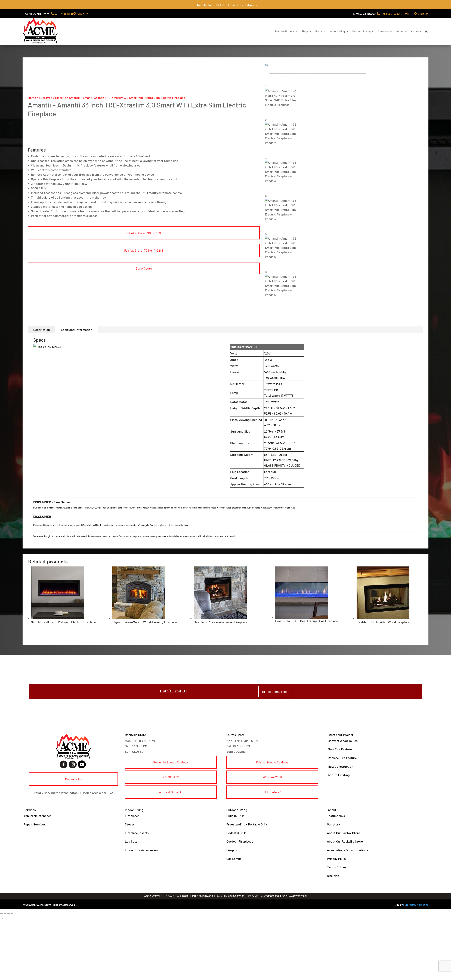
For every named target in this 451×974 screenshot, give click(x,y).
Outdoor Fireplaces (239, 841)
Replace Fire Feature (342, 758)
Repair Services (34, 824)
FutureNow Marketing (415, 904)
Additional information (76, 330)
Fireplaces (132, 816)
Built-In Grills (235, 816)
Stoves (130, 824)
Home (32, 98)
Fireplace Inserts (137, 833)
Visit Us (82, 14)
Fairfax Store (235, 735)
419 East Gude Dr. (171, 792)
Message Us (73, 779)
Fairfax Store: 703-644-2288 (143, 250)
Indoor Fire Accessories (141, 850)
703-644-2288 (272, 777)
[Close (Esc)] (12, 913)
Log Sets (131, 841)
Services (383, 31)
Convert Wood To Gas (343, 741)
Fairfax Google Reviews (272, 762)
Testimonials (336, 816)
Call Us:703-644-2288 (395, 14)
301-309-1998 (63, 14)
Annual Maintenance (37, 816)
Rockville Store (135, 735)
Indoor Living (337, 31)
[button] (267, 65)
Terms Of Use (336, 867)
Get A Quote (143, 268)
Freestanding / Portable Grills (247, 824)
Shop (305, 31)
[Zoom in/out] (1, 913)
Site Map (333, 876)
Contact (416, 31)
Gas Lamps (234, 859)
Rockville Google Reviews (171, 762)
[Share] (8, 913)
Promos (320, 31)
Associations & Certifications (347, 850)
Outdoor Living (361, 31)
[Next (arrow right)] (5, 918)
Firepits (231, 850)
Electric (60, 98)
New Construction (340, 766)
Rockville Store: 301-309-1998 (144, 233)
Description (41, 330)
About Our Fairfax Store (343, 833)
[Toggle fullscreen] (5, 913)
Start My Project (284, 31)
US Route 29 (272, 792)
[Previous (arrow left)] (1, 918)
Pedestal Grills (236, 833)
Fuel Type (45, 98)
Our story (333, 824)
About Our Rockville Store (345, 841)
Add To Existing (339, 775)
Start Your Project (340, 735)
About (400, 31)
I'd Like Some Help (275, 691)
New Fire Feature (340, 749)
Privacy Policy (337, 859)
